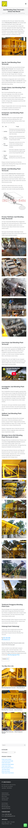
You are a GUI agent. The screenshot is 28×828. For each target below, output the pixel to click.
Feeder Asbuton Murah (6, 766)
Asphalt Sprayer (5, 793)
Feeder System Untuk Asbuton (8, 772)
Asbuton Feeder (5, 798)
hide (7, 658)
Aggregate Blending (6, 808)
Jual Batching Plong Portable (7, 760)
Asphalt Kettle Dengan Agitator (8, 764)
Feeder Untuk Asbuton (6, 762)
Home (4, 13)
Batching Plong (5, 804)
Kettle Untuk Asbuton (6, 771)
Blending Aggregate (6, 806)
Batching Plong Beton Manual (7, 767)
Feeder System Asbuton (6, 759)
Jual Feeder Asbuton (6, 769)
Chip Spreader (5, 799)
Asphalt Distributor (6, 794)
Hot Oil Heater (5, 803)
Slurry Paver (4, 796)
